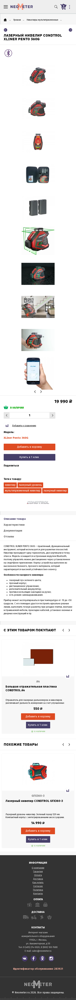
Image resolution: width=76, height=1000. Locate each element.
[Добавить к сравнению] (67, 676)
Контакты (38, 893)
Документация (13, 530)
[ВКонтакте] (25, 958)
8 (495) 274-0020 (31, 947)
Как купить (38, 882)
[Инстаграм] (51, 958)
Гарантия (38, 871)
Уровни (17, 20)
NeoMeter (22, 7)
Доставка (38, 879)
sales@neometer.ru (41, 951)
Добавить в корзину (29, 446)
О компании (38, 868)
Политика (38, 890)
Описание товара (15, 518)
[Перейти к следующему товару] (70, 30)
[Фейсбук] (34, 958)
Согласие (38, 886)
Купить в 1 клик (29, 457)
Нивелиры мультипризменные (42, 20)
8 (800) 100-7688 (49, 947)
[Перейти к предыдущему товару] (5, 30)
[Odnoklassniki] (42, 958)
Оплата (38, 875)
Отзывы (9, 536)
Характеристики (14, 524)
